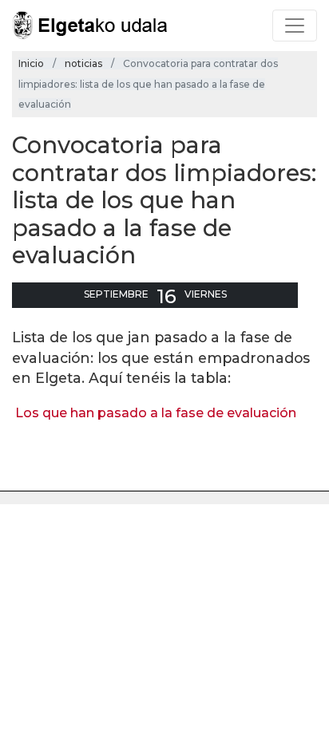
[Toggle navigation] (294, 25)
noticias (83, 63)
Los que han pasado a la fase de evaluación (154, 412)
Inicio (31, 63)
